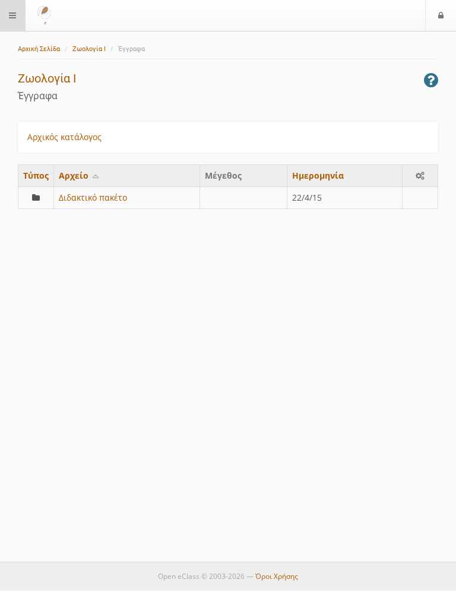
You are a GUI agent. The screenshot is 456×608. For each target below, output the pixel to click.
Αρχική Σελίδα (39, 49)
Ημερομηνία (318, 175)
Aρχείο (75, 175)
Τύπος (36, 175)
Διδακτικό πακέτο (93, 197)
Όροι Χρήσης (276, 576)
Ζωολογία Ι (89, 49)
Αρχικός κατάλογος (64, 136)
